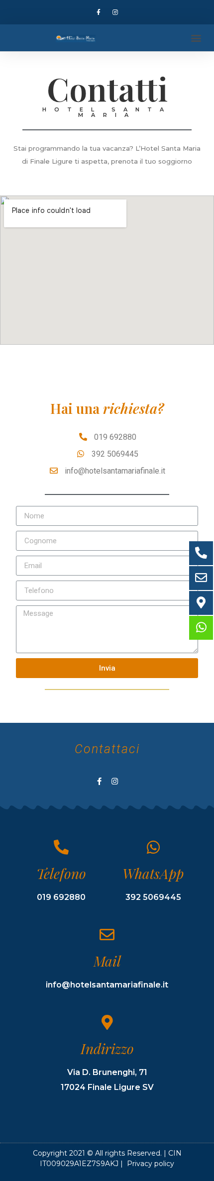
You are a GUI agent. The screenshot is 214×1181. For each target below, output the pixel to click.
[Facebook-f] (98, 12)
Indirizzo (107, 1048)
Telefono (61, 873)
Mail (107, 961)
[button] (196, 38)
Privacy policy (150, 1163)
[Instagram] (115, 12)
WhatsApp (153, 873)
